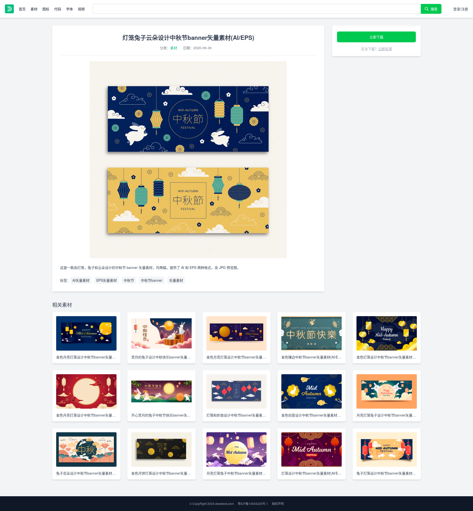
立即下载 (376, 36)
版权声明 (278, 503)
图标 (45, 8)
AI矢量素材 (80, 280)
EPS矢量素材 (106, 280)
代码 (57, 8)
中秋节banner (151, 280)
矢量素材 (176, 280)
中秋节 (129, 280)
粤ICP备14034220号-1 (253, 503)
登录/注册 (460, 8)
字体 (69, 8)
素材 (34, 8)
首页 (22, 8)
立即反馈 (385, 48)
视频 (81, 8)
